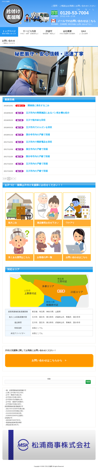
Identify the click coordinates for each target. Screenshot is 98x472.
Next (2, 70)
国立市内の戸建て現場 (37, 149)
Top (89, 463)
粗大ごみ (12, 223)
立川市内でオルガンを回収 (39, 127)
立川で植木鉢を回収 (36, 120)
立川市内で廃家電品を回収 (39, 142)
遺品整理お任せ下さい (48, 223)
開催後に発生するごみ (38, 105)
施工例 (19, 113)
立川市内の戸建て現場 (37, 163)
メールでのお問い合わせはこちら (77, 21)
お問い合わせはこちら (76, 257)
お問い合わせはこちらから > (49, 360)
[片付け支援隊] (13, 24)
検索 (49, 379)
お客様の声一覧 (44, 257)
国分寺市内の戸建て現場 (38, 134)
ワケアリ (70, 223)
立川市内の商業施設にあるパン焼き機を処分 (47, 113)
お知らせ (20, 106)
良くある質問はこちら (19, 257)
